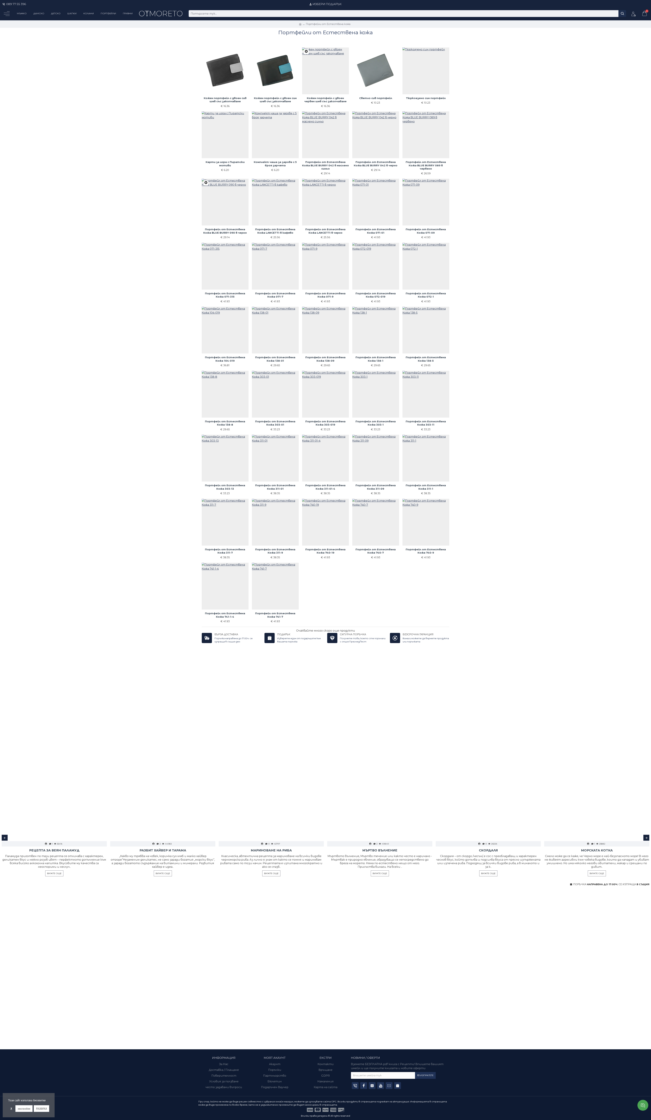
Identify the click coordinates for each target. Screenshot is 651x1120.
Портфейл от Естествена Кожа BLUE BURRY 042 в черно (375, 163)
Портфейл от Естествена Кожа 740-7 (376, 551)
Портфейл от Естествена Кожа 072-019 (376, 295)
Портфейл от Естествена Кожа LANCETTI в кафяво (275, 231)
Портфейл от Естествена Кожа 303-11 (426, 423)
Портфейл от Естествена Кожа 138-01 (275, 359)
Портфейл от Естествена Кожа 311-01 (275, 487)
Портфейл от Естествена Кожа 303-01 (275, 423)
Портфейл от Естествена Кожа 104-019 (225, 359)
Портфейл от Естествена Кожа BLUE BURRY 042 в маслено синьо (325, 165)
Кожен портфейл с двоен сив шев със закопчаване (225, 99)
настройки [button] (24, 1108)
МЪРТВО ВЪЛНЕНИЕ (379, 850)
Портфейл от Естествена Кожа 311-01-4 (325, 487)
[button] (5, 838)
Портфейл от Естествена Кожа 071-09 (426, 231)
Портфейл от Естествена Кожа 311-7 (225, 551)
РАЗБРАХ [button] (41, 1108)
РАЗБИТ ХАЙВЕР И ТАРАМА (163, 850)
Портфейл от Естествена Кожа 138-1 (376, 359)
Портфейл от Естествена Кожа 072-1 (426, 295)
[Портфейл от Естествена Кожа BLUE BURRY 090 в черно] (205, 183)
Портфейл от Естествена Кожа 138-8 (225, 423)
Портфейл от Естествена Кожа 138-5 (426, 359)
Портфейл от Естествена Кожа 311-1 (426, 487)
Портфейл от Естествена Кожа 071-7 (275, 295)
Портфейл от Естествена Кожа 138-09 (325, 359)
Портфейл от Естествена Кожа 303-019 (325, 423)
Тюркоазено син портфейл (426, 98)
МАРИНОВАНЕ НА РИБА (271, 850)
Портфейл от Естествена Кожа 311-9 (275, 551)
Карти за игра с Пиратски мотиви (225, 163)
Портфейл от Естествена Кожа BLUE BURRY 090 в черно (225, 231)
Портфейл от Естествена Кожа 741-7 (275, 615)
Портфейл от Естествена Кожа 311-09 (376, 487)
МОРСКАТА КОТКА (597, 850)
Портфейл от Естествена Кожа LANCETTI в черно (325, 231)
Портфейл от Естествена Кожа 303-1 (376, 423)
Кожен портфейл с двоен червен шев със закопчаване (325, 99)
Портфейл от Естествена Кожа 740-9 (426, 551)
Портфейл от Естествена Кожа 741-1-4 (225, 615)
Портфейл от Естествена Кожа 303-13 (225, 487)
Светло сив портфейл (375, 98)
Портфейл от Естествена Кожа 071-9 (325, 295)
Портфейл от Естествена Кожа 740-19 (325, 551)
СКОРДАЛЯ (488, 850)
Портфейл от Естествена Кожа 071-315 (225, 295)
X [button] (11, 1108)
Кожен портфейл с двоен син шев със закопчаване (275, 99)
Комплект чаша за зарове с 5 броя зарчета (275, 163)
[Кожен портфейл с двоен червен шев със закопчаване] (306, 52)
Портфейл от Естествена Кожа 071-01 (376, 231)
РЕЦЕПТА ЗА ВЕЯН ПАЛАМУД (54, 850)
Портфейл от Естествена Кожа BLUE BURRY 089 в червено (426, 165)
